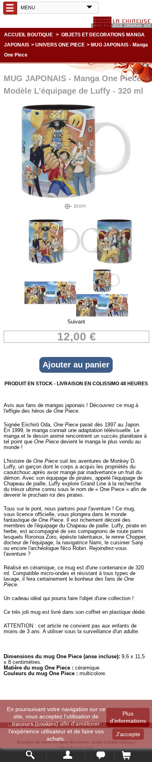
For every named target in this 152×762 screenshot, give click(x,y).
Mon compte (66, 755)
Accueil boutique (28, 35)
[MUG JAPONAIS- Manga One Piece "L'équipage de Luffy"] (54, 265)
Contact (100, 755)
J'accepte (128, 734)
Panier (126, 755)
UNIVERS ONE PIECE (60, 45)
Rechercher (30, 755)
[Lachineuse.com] (121, 22)
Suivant (76, 322)
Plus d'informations (128, 717)
